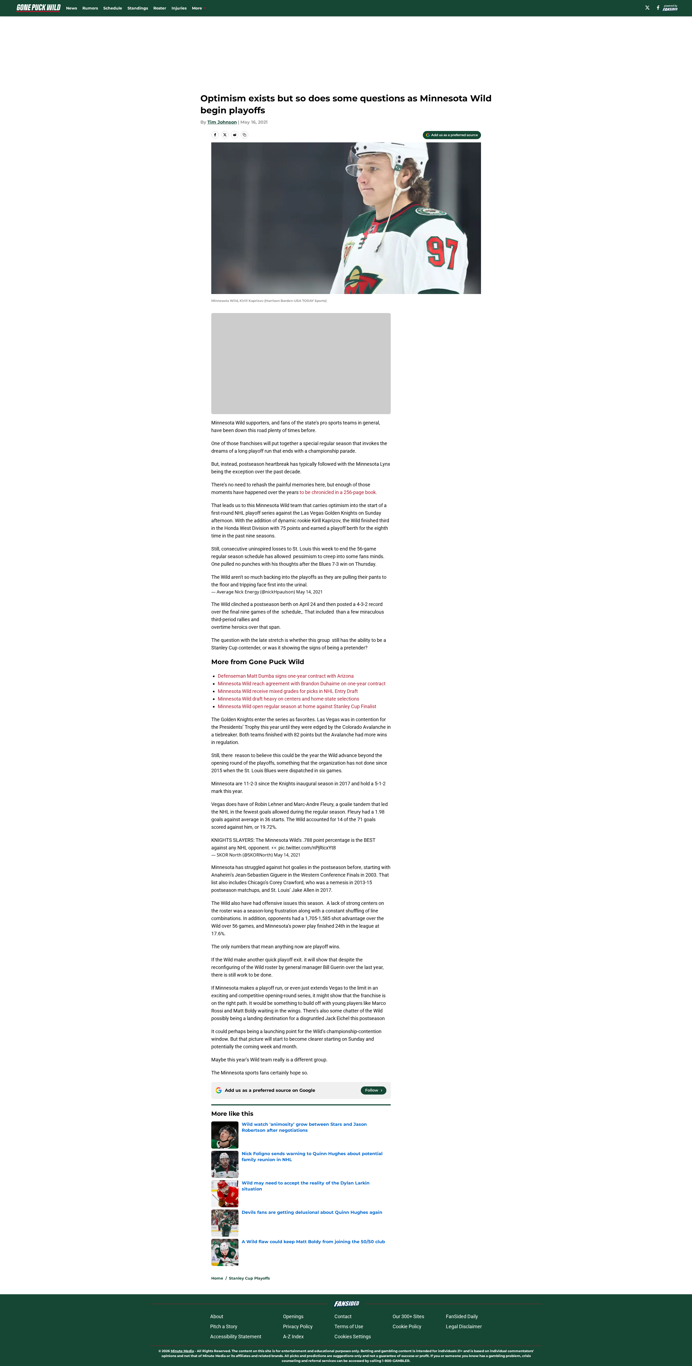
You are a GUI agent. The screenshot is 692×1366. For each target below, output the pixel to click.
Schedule (112, 8)
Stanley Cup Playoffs (249, 1278)
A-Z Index (293, 1336)
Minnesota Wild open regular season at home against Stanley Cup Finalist (297, 706)
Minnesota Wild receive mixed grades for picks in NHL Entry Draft (288, 691)
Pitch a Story (223, 1326)
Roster (159, 8)
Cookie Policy (407, 1326)
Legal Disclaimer (464, 1326)
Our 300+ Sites (408, 1316)
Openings (293, 1316)
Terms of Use (348, 1326)
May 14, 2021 (309, 592)
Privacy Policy (298, 1326)
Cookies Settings (352, 1336)
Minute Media (182, 1351)
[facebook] (658, 7)
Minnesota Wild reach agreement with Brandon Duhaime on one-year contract (302, 683)
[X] (647, 7)
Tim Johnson (222, 122)
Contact (343, 1316)
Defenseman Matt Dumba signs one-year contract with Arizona (286, 676)
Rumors (90, 8)
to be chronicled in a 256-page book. (338, 492)
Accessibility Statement (235, 1336)
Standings (138, 8)
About (216, 1316)
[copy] (244, 135)
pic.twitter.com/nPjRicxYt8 (307, 848)
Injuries (179, 8)
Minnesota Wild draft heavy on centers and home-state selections (288, 699)
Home (217, 1278)
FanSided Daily (462, 1316)
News (71, 8)
